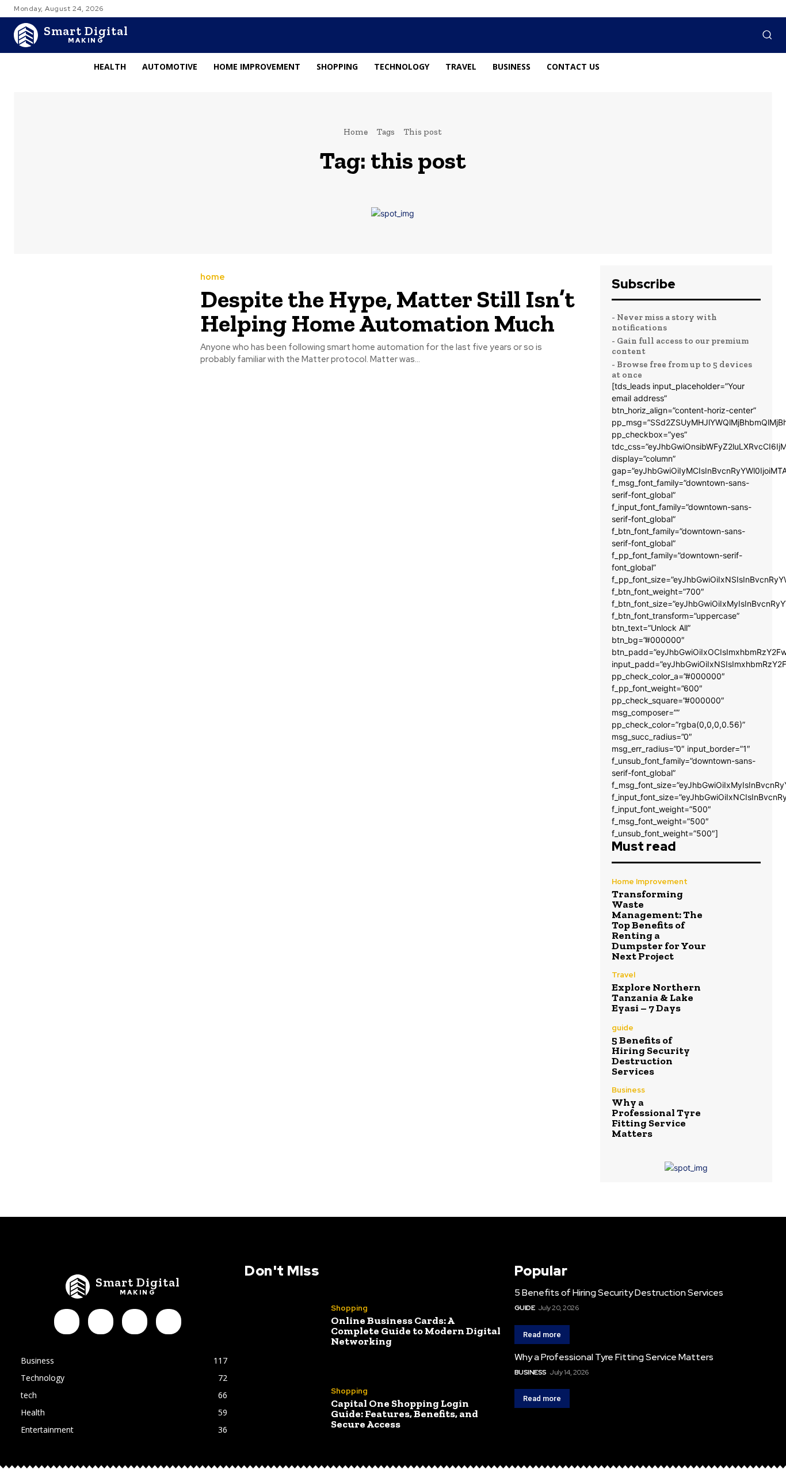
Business (628, 1090)
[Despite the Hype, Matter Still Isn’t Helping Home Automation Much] (98, 319)
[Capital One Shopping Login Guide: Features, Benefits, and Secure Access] (283, 1408)
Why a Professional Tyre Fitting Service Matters (656, 1118)
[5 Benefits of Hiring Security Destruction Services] (738, 1046)
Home (356, 132)
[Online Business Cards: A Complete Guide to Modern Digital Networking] (283, 1325)
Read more (542, 1334)
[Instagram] (100, 1321)
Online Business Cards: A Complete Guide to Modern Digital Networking (416, 1331)
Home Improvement (650, 881)
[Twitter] (168, 1321)
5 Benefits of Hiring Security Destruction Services (651, 1056)
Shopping (349, 1308)
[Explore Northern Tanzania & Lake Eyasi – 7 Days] (738, 991)
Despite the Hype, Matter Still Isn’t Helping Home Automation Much (387, 311)
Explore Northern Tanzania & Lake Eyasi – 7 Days (656, 997)
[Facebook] (66, 1321)
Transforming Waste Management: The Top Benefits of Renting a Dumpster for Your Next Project (659, 925)
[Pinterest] (134, 1321)
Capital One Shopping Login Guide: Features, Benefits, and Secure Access (404, 1413)
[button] (767, 34)
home (212, 277)
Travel (623, 975)
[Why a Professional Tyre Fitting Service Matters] (738, 1108)
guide (623, 1028)
